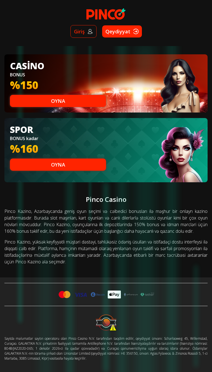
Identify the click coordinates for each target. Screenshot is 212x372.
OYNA (58, 101)
